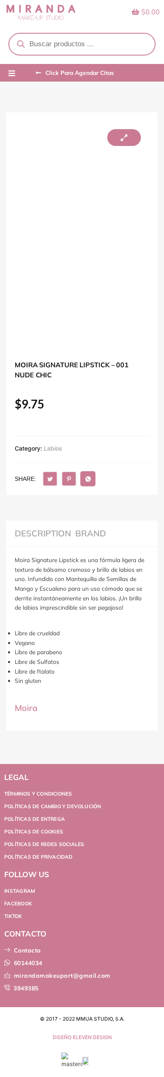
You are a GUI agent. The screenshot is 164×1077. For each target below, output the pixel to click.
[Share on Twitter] (50, 478)
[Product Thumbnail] (124, 137)
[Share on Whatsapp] (87, 478)
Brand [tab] (90, 533)
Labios (53, 448)
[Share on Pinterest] (69, 478)
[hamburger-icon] (11, 73)
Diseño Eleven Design (82, 1037)
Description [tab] (43, 533)
